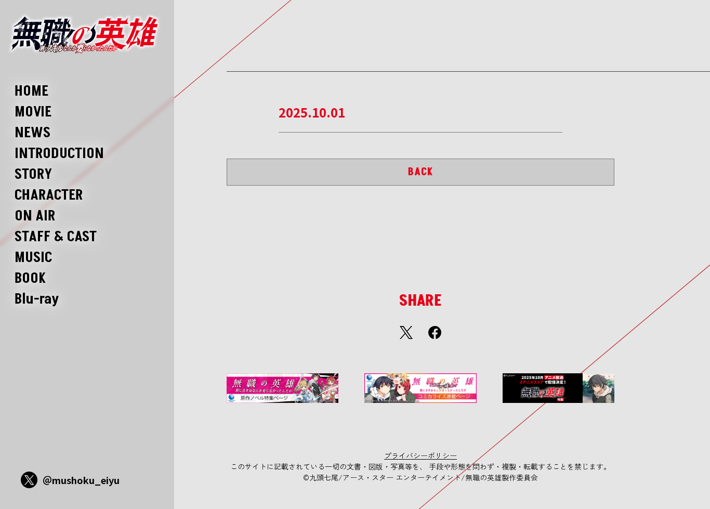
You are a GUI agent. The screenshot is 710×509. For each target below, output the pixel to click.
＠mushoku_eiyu (81, 480)
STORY (33, 174)
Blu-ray (37, 299)
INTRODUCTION (59, 153)
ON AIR (35, 216)
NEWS (32, 133)
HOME (31, 91)
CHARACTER (49, 195)
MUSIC (33, 257)
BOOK (30, 278)
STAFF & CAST (56, 237)
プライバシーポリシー (420, 455)
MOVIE (33, 112)
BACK (420, 172)
